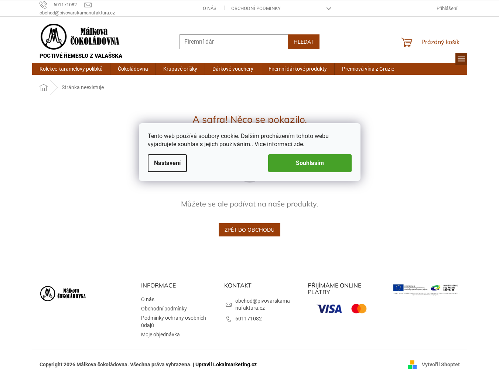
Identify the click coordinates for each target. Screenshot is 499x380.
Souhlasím (310, 163)
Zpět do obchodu (249, 229)
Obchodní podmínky (256, 8)
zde (298, 144)
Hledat (304, 41)
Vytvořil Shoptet (441, 364)
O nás (209, 8)
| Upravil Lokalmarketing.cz (225, 364)
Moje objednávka (160, 334)
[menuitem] (71, 69)
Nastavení (167, 163)
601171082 (248, 319)
